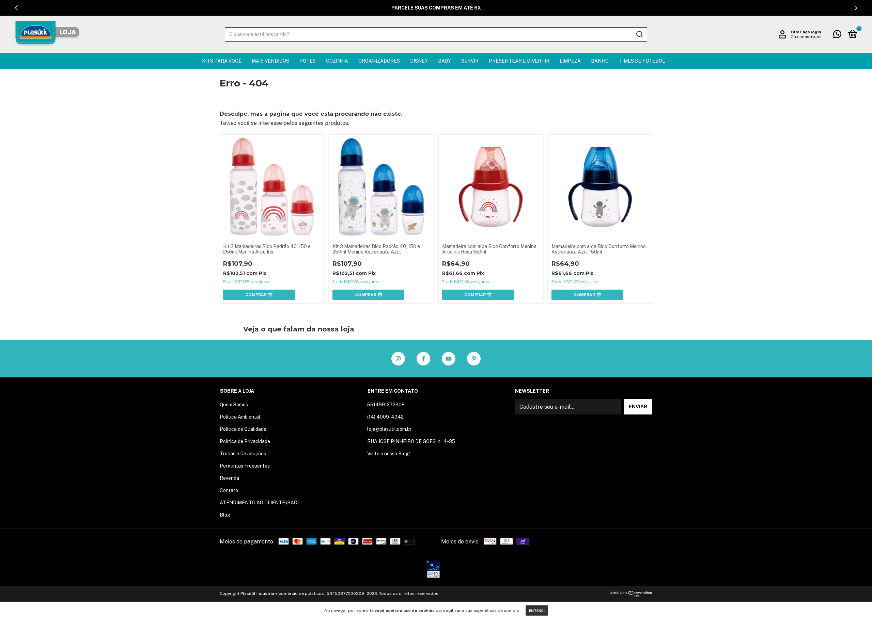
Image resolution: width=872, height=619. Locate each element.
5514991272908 (386, 404)
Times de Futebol (642, 61)
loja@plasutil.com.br (389, 429)
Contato (229, 490)
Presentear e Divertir (519, 61)
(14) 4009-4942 (385, 417)
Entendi (537, 610)
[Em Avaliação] (433, 570)
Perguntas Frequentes (245, 466)
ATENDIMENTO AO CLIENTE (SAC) (259, 502)
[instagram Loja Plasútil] (398, 358)
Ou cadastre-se (806, 36)
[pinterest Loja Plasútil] (474, 358)
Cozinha (337, 61)
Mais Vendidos (270, 61)
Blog (225, 515)
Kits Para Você (222, 61)
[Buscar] (639, 34)
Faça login (810, 32)
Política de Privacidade (245, 441)
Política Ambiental (240, 417)
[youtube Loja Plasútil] (448, 358)
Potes (307, 61)
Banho (600, 61)
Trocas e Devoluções (243, 453)
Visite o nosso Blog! (388, 453)
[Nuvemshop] (631, 595)
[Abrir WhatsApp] (855, 601)
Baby (444, 61)
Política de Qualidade (243, 429)
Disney (419, 61)
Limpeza (570, 61)
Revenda (229, 478)
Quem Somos (234, 404)
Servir (470, 61)
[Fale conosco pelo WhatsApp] (837, 35)
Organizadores (379, 61)
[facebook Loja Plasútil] (423, 358)
